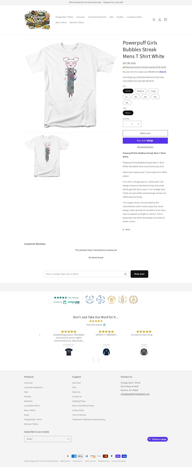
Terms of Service (79, 415)
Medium (140, 91)
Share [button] (127, 229)
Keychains (28, 401)
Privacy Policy (78, 410)
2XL (135, 97)
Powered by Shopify (51, 461)
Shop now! (139, 274)
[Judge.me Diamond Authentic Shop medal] (90, 299)
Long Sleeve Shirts (32, 405)
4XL (155, 97)
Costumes (28, 383)
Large (153, 91)
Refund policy (65, 461)
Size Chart (76, 383)
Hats (26, 392)
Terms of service (90, 461)
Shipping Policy (78, 401)
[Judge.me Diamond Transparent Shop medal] (101, 299)
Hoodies (27, 396)
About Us (76, 392)
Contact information (119, 461)
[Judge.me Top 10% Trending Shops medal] (133, 299)
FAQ (74, 387)
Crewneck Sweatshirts (33, 387)
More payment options (145, 147)
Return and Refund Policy (83, 405)
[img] (96, 321)
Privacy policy (77, 461)
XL (127, 97)
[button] (154, 20)
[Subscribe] (68, 439)
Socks (26, 415)
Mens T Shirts (29, 410)
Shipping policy (103, 461)
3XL (145, 97)
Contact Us (77, 396)
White (128, 113)
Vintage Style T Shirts (33, 419)
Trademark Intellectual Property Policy (88, 419)
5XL (127, 103)
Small (128, 91)
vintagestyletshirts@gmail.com (135, 394)
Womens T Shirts (31, 424)
